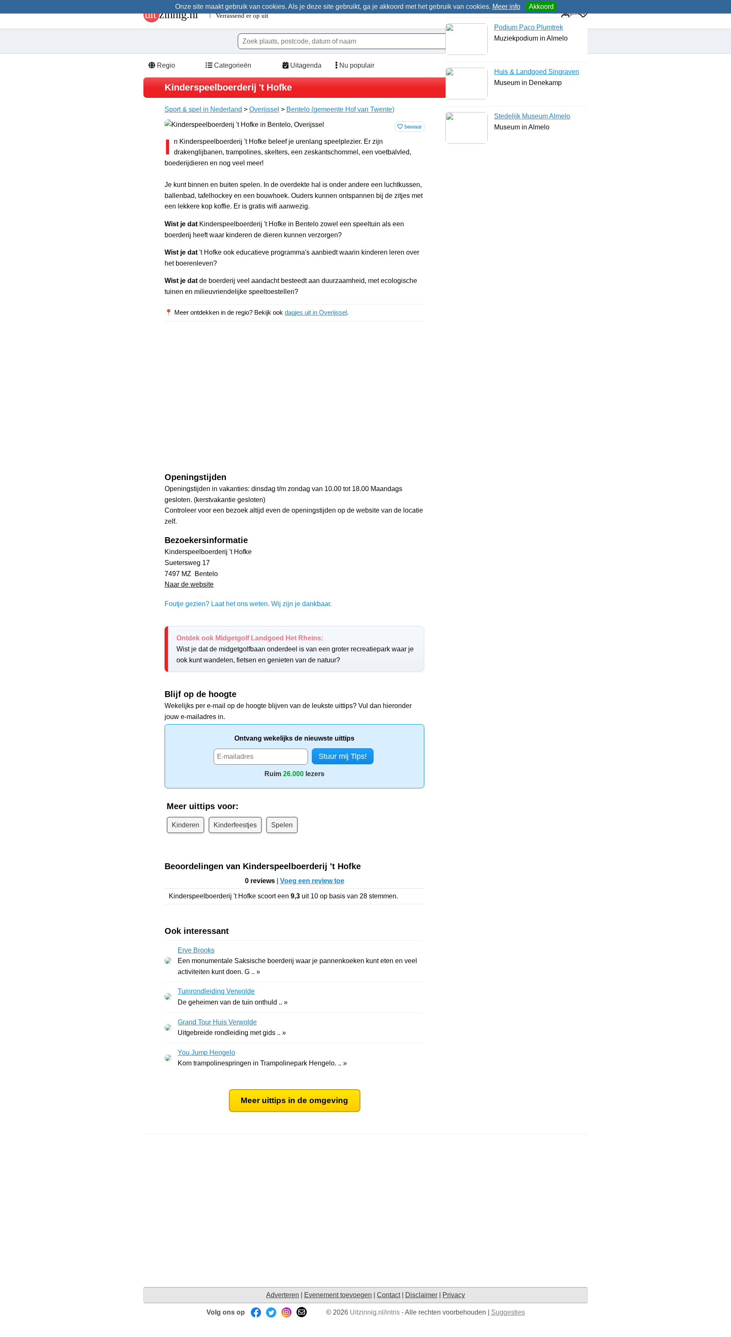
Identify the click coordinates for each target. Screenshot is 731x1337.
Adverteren (282, 1295)
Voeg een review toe (312, 880)
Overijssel (264, 109)
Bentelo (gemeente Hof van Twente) (340, 109)
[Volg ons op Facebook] (256, 1312)
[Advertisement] (236, 404)
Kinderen (185, 825)
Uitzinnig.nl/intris (375, 1312)
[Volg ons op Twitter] (271, 1312)
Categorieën (231, 65)
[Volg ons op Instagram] (286, 1312)
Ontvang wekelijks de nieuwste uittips (294, 738)
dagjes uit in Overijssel (316, 312)
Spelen (282, 825)
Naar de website (189, 584)
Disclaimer (421, 1295)
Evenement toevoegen (338, 1295)
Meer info (506, 6)
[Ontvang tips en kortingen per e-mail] (301, 1312)
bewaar (412, 127)
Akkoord (541, 6)
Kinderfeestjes (235, 825)
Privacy (453, 1295)
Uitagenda (305, 65)
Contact (388, 1295)
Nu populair (356, 65)
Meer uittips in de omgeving (294, 1100)
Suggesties (508, 1312)
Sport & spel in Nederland (203, 109)
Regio (165, 65)
